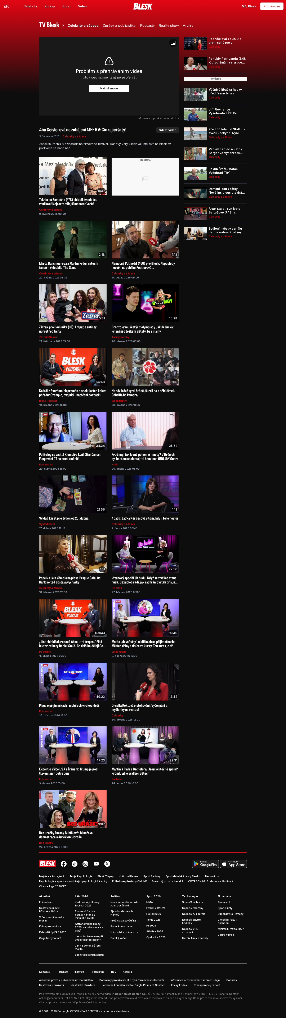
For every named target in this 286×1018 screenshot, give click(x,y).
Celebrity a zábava (74, 136)
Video (82, 6)
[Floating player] (173, 43)
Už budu (117, 588)
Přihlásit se (272, 6)
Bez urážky (46, 842)
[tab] (52, 25)
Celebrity (30, 6)
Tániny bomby (120, 337)
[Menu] (7, 6)
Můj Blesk (249, 6)
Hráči (115, 464)
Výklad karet (47, 524)
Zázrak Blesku (48, 337)
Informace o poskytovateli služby (158, 118)
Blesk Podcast (48, 400)
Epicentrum (46, 464)
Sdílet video (167, 130)
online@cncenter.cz (51, 998)
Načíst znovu (109, 88)
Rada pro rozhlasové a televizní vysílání (217, 998)
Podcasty (45, 651)
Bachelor (117, 779)
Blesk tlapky (119, 400)
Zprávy (50, 6)
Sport (66, 6)
